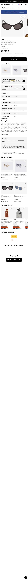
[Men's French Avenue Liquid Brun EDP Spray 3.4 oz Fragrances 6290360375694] (11, 209)
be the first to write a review (14, 259)
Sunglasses (8, 152)
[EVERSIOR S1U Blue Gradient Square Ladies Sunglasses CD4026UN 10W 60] (25, 183)
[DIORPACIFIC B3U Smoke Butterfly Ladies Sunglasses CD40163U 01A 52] (12, 183)
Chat (9, 147)
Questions (11, 232)
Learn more (4, 89)
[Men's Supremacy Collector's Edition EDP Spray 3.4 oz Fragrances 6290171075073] (23, 209)
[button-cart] (26, 4)
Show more (4, 134)
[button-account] (21, 4)
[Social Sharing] (21, 16)
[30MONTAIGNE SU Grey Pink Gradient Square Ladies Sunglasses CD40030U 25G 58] (12, 161)
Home (3, 152)
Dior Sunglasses (14, 152)
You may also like (5, 64)
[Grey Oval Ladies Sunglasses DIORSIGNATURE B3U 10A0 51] (24, 16)
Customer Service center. (20, 147)
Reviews (4, 232)
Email (6, 147)
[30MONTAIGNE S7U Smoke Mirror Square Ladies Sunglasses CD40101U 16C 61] (25, 161)
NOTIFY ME (14, 59)
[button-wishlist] (24, 4)
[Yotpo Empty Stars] (4, 44)
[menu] (2, 4)
